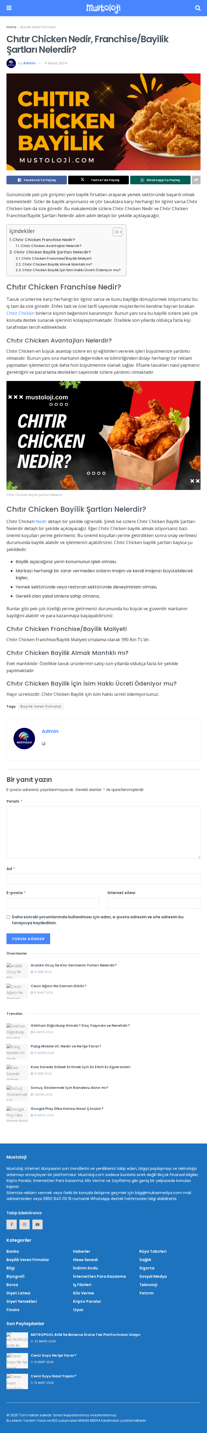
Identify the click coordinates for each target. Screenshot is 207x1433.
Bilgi (10, 1268)
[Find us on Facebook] (11, 1224)
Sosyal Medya (153, 1276)
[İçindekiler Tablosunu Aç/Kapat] (115, 232)
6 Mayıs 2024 (56, 63)
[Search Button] (198, 8)
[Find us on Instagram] (24, 1224)
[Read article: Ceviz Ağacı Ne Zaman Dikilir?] (17, 991)
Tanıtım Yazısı (34, 1420)
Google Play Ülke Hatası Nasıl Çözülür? (67, 1108)
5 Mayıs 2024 (43, 1032)
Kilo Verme (83, 1293)
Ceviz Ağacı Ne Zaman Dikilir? (59, 986)
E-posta (16, 892)
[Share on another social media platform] (196, 180)
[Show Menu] (9, 8)
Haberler (81, 1251)
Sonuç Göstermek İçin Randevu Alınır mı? (69, 1087)
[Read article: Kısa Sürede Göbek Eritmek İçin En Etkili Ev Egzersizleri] (17, 1072)
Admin (29, 63)
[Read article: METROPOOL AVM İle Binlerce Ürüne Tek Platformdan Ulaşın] (17, 1340)
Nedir (41, 521)
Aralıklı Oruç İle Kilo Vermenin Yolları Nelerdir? (74, 965)
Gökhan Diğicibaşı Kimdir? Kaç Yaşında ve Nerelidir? (80, 1025)
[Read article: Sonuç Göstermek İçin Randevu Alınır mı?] (17, 1093)
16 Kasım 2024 (43, 1053)
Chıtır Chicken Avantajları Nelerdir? (51, 245)
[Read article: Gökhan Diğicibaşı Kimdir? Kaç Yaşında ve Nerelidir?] (17, 1031)
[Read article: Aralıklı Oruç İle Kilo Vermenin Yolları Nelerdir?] (17, 970)
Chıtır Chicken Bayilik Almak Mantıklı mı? (57, 264)
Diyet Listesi (18, 1293)
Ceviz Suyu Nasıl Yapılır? (54, 1376)
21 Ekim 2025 (42, 972)
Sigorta (146, 1268)
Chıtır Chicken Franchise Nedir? (43, 239)
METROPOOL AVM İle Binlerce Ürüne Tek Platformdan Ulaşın (85, 1334)
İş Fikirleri (82, 1284)
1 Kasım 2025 (43, 1095)
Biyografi (15, 1276)
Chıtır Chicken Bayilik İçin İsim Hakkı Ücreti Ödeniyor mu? (71, 270)
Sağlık (145, 1259)
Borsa (12, 1284)
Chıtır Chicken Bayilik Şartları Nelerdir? (52, 252)
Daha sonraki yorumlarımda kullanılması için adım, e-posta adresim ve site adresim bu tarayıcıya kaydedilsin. (98, 920)
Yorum (14, 801)
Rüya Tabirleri (153, 1251)
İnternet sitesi (121, 892)
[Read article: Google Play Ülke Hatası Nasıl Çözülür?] (17, 1114)
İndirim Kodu (85, 1268)
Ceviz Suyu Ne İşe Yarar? (54, 1355)
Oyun (78, 1309)
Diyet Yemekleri (21, 1301)
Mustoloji (103, 8)
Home (11, 27)
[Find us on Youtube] (37, 1224)
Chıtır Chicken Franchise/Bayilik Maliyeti (56, 258)
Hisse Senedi (85, 1259)
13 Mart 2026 (43, 993)
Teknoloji (148, 1284)
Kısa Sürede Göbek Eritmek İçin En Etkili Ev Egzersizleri (80, 1067)
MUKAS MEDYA (89, 1420)
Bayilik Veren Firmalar (38, 27)
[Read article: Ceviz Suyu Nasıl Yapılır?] (17, 1381)
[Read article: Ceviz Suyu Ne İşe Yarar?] (17, 1360)
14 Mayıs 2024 (43, 1115)
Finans (12, 1309)
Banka (12, 1251)
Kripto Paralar (87, 1301)
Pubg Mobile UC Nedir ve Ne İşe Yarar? (66, 1046)
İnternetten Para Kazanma (99, 1276)
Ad (10, 868)
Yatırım (146, 1293)
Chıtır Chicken (20, 313)
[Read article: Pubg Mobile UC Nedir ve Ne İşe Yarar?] (17, 1051)
